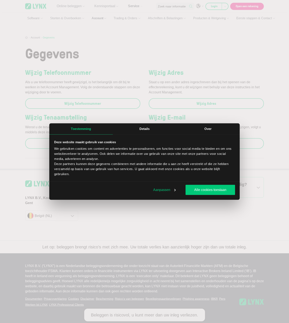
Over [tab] (208, 128)
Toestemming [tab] (81, 128)
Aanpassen (161, 189)
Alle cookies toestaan (210, 189)
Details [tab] (144, 128)
